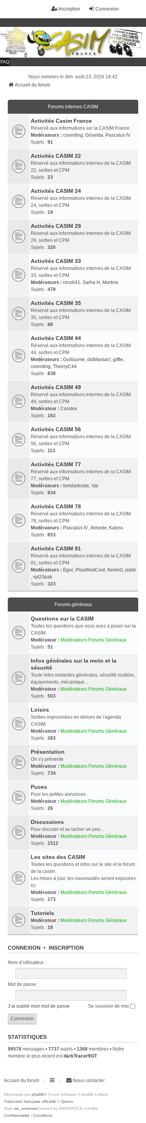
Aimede (98, 528)
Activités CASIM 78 (56, 506)
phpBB (38, 1094)
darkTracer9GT (80, 1056)
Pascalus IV (118, 135)
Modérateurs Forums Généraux (93, 640)
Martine (110, 282)
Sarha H (91, 282)
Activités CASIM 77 (56, 464)
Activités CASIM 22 (56, 156)
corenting (73, 135)
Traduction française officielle (30, 1101)
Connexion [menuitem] (107, 9)
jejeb (130, 570)
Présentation (48, 752)
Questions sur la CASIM (62, 618)
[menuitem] (17, 1115)
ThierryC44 (65, 366)
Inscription (66, 948)
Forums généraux (73, 604)
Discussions (47, 822)
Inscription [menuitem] (69, 9)
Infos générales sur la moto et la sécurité (73, 664)
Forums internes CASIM (73, 106)
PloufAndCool (90, 570)
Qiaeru (67, 1101)
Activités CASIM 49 (56, 387)
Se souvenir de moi (109, 1006)
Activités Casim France (61, 121)
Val (94, 485)
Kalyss (116, 528)
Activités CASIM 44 (56, 338)
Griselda (94, 135)
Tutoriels (42, 913)
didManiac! (99, 359)
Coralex (68, 408)
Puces (39, 787)
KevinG (115, 570)
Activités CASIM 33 (56, 261)
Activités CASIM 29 (56, 226)
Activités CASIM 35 (56, 303)
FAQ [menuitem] (4, 62)
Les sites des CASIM (58, 857)
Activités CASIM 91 (56, 548)
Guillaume (74, 359)
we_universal (25, 1108)
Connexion (24, 948)
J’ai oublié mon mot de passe (39, 1006)
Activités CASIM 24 (56, 191)
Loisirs (40, 710)
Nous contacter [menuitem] (89, 1080)
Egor (68, 570)
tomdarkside (76, 485)
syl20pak (42, 577)
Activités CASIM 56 (56, 429)
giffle (118, 359)
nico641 (71, 282)
